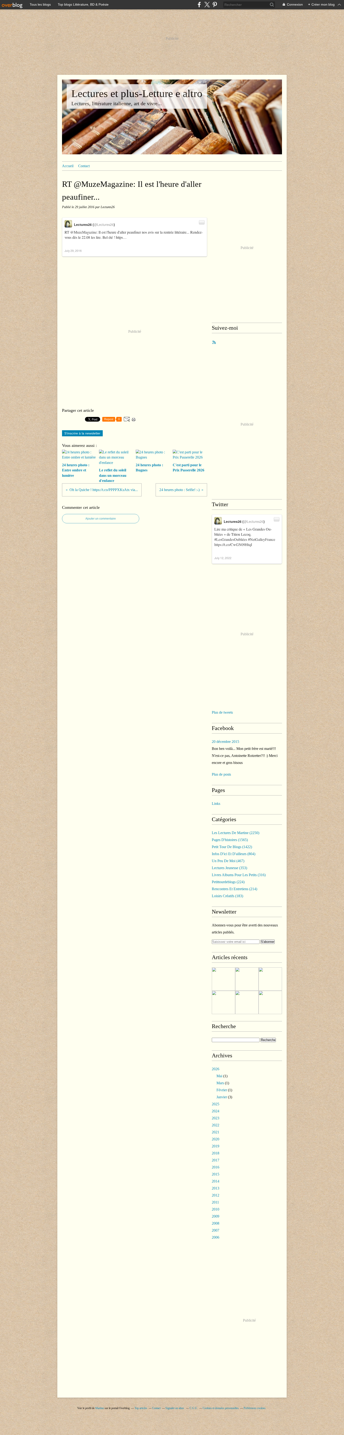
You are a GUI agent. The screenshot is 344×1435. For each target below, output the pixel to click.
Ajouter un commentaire (100, 518)
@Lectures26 (104, 224)
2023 (215, 1118)
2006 (215, 1237)
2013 (215, 1188)
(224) (228, 882)
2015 (215, 1174)
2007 (215, 1230)
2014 (215, 1181)
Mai (219, 1076)
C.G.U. (194, 1408)
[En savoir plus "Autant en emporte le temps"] (247, 1002)
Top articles (141, 1408)
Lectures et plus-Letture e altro (136, 93)
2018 (215, 1153)
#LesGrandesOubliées (230, 539)
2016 (215, 1167)
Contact (84, 166)
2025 (215, 1104)
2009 (215, 1216)
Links (216, 804)
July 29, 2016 (73, 251)
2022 (215, 1125)
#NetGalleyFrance (261, 539)
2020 (215, 1139)
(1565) (230, 840)
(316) (239, 875)
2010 (215, 1209)
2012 (215, 1195)
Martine (99, 1408)
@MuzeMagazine (83, 232)
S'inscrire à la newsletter (82, 433)
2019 (215, 1146)
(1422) (232, 847)
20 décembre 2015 (225, 742)
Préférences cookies (255, 1408)
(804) (233, 854)
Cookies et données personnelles (221, 1408)
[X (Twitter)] (207, 4)
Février (221, 1090)
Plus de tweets (222, 712)
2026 (215, 1069)
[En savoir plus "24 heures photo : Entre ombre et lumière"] (223, 979)
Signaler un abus (175, 1408)
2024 (215, 1111)
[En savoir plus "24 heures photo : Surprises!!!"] (270, 1002)
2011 (215, 1202)
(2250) (235, 833)
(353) (229, 868)
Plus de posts (221, 774)
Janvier (221, 1097)
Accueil (67, 166)
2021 (215, 1132)
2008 (215, 1223)
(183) (227, 896)
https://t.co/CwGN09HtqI (233, 544)
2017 (215, 1160)
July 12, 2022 (222, 558)
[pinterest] (215, 4)
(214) (234, 889)
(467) (228, 861)
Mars (220, 1083)
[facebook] (199, 4)
